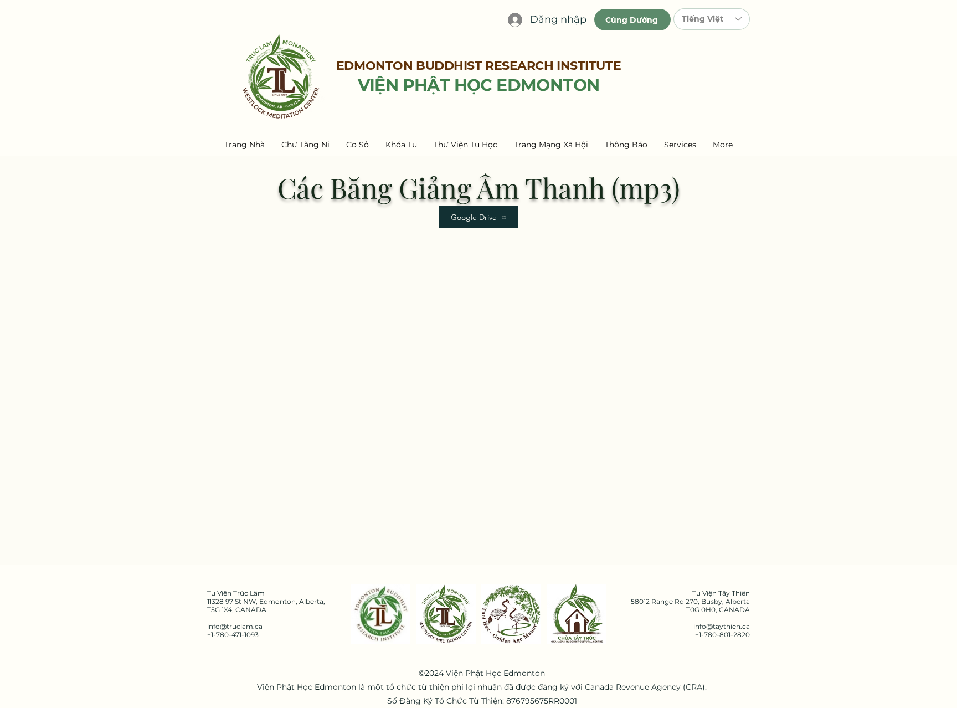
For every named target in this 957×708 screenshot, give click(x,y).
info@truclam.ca (235, 626)
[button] (305, 145)
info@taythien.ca (721, 626)
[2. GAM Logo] (511, 614)
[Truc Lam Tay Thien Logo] (446, 614)
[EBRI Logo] (380, 614)
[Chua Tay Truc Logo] (576, 614)
